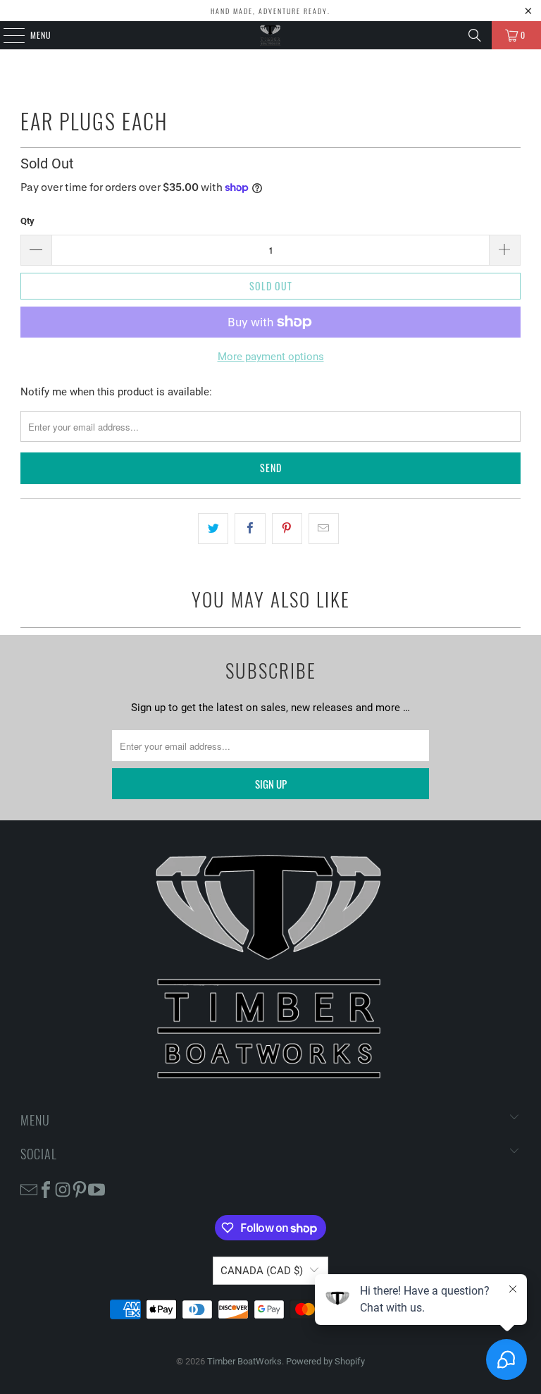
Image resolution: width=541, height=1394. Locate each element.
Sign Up (271, 783)
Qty (27, 221)
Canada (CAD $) (261, 1270)
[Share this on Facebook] (250, 528)
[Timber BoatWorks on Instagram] (62, 1189)
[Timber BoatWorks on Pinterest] (79, 1189)
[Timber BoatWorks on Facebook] (45, 1189)
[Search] (474, 35)
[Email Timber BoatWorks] (28, 1189)
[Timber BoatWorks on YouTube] (96, 1189)
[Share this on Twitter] (213, 528)
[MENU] (6, 35)
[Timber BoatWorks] (270, 35)
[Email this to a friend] (324, 528)
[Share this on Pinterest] (287, 528)
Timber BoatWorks (244, 1361)
